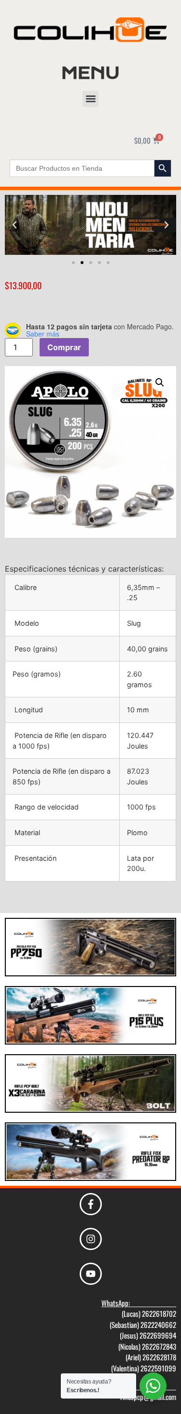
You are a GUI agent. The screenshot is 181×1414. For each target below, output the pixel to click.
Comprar (64, 347)
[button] (90, 99)
